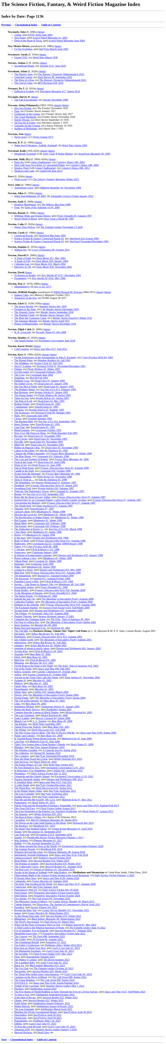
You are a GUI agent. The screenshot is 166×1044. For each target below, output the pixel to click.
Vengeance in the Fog (25, 298)
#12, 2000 (54, 587)
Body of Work (21, 540)
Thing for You (21, 398)
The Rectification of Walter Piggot (31, 517)
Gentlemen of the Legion (27, 114)
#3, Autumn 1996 (64, 468)
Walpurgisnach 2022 (61, 74)
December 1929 (60, 309)
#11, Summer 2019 (63, 866)
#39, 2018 (51, 849)
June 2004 (67, 40)
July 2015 (83, 823)
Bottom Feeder (21, 404)
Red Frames (20, 520)
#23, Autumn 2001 (57, 636)
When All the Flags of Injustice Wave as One (37, 924)
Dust (16, 111)
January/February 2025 (51, 1003)
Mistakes (18, 747)
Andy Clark (49, 153)
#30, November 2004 (54, 267)
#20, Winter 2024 (49, 971)
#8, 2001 (46, 625)
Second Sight (21, 610)
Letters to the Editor (24, 450)
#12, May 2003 (50, 258)
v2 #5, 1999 (59, 581)
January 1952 (72, 196)
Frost (16, 207)
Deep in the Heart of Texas (28, 40)
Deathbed (19, 485)
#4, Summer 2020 (50, 881)
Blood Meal (20, 523)
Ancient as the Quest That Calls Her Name (36, 677)
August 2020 (56, 892)
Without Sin (20, 249)
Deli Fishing (20, 895)
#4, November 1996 (60, 187)
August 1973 (43, 137)
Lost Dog (19, 741)
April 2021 (68, 904)
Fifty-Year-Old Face (24, 808)
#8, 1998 (42, 546)
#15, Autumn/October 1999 (56, 575)
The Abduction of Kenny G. (28, 529)
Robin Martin (65, 153)
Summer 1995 (40, 418)
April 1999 (42, 564)
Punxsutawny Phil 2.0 (25, 890)
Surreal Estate (21, 697)
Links (17, 703)
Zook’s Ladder (21, 718)
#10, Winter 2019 (51, 860)
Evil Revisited (21, 372)
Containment (20, 407)
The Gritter (19, 939)
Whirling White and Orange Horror (32, 215)
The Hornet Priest (23, 360)
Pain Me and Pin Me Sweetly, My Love (34, 799)
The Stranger (20, 814)
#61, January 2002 (78, 648)
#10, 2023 (47, 965)
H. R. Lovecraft (22, 332)
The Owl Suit (21, 968)
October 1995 (48, 430)
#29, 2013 (48, 814)
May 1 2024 (65, 986)
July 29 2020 (60, 890)
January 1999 (45, 552)
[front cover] (20, 137)
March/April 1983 (53, 49)
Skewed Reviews (23, 1032)
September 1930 (57, 312)
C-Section (19, 549)
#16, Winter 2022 (63, 916)
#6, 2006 (54, 715)
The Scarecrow (22, 412)
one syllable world (23, 639)
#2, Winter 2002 (48, 645)
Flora (17, 956)
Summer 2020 (45, 887)
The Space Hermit (23, 306)
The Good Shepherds (25, 117)
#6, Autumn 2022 (47, 939)
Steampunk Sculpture (25, 153)
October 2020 (57, 895)
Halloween (19, 543)
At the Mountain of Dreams (28, 593)
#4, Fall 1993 (54, 360)
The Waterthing (22, 482)
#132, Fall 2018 (71, 855)
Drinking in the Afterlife (26, 604)
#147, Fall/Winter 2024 (125, 991)
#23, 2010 (68, 759)
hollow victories (22, 671)
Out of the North (22, 668)
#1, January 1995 (50, 380)
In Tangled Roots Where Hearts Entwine (35, 738)
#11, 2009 (51, 735)
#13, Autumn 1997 (54, 505)
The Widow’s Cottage (25, 959)
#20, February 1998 (49, 523)
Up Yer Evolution (23, 49)
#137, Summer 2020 (77, 884)
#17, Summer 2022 (73, 930)
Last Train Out (21, 834)
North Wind (20, 1003)
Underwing (20, 887)
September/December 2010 (55, 756)
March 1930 (45, 57)
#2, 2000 (47, 596)
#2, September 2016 (44, 831)
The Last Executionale (25, 99)
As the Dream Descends (26, 916)
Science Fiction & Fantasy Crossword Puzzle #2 (39, 238)
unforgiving (20, 642)
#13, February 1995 (58, 389)
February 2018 (82, 846)
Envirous (19, 409)
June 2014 (51, 171)
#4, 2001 (60, 628)
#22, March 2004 (50, 264)
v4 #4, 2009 (42, 207)
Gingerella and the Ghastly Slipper (31, 776)
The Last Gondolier (24, 793)
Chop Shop (20, 532)
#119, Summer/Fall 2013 (98, 805)
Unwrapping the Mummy (27, 503)
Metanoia (19, 663)
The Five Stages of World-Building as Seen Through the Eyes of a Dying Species (56, 991)
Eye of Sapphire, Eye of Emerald (31, 930)
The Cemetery (21, 756)
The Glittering (21, 753)
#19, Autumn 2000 (70, 604)
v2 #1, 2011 (65, 767)
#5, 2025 (42, 1023)
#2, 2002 (40, 654)
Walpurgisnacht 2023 (62, 80)
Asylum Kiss (21, 651)
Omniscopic (20, 1018)
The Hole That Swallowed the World (33, 884)
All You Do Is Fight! (24, 122)
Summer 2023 (40, 956)
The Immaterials (22, 575)
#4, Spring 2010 (59, 750)
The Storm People (23, 596)
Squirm (18, 837)
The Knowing (21, 578)
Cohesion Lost (21, 264)
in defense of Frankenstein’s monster (32, 555)
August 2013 (58, 808)
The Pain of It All (23, 401)
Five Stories (20, 898)
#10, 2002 (43, 660)
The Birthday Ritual (24, 389)
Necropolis (19, 971)
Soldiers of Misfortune (25, 128)
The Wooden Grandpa (25, 750)
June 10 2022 (87, 927)
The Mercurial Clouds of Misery (30, 901)
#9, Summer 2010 (47, 753)
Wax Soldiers (21, 840)
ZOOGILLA (21, 983)
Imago (17, 913)
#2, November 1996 (54, 476)
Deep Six (19, 162)
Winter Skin (20, 692)
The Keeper (20, 526)
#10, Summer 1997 (56, 488)
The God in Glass (23, 83)
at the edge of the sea (25, 997)
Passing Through (23, 616)
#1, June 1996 (46, 465)
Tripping (18, 508)
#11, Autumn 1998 (60, 540)
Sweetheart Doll (22, 488)
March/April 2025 (56, 1009)
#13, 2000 (63, 593)
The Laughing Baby (24, 962)
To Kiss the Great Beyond (27, 1026)
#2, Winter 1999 (48, 561)
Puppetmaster (21, 689)
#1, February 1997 (56, 482)
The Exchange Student (26, 607)
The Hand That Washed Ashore (30, 828)
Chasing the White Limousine (29, 453)
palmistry (19, 645)
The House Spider (23, 395)
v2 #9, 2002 (48, 651)
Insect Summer (21, 625)
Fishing (18, 369)
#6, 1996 (63, 473)
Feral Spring (20, 892)
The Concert (20, 936)
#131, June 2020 (53, 65)
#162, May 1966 (48, 278)
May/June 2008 (56, 204)
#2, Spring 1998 (47, 532)
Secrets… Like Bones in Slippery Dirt (33, 584)
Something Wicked (24, 706)
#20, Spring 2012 (54, 788)
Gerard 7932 (20, 57)
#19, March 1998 (65, 529)
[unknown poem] (23, 858)
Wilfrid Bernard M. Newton (67, 292)
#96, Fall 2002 (54, 668)
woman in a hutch (23, 569)
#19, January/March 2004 (50, 692)
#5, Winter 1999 (57, 558)
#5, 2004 (54, 700)
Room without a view (25, 558)
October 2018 (55, 858)
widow (17, 674)
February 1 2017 (55, 837)
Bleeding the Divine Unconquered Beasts (35, 1012)
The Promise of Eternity (26, 863)
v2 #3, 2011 (74, 776)
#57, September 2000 (58, 610)
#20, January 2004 (52, 261)
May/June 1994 (52, 235)
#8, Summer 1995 (53, 412)
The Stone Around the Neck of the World (35, 846)
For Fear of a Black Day (26, 622)
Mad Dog (19, 572)
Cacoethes (19, 820)
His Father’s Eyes (23, 383)
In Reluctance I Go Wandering (30, 770)
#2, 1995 (48, 404)
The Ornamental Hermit (26, 942)
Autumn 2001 (66, 639)
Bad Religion (21, 392)
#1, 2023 (66, 948)
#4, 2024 (78, 974)
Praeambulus (20, 1020)
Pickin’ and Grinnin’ (24, 735)
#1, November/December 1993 (61, 366)
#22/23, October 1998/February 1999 (57, 543)
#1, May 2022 (81, 924)
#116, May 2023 (52, 954)
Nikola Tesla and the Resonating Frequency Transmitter (42, 805)
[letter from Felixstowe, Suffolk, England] (35, 145)
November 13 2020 (62, 227)
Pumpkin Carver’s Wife (26, 581)
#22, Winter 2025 (60, 997)
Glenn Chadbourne (40, 162)
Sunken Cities (21, 295)
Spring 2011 (61, 764)
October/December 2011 (53, 785)
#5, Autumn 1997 (74, 215)
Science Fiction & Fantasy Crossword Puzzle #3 (39, 241)
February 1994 (47, 372)
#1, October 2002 (56, 671)
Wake (17, 567)
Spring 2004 (53, 695)
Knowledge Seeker (24, 587)
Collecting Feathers (24, 601)
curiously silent (22, 511)
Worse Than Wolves (24, 227)
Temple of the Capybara (26, 986)
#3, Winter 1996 (71, 453)
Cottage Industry (22, 904)
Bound (17, 494)
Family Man (20, 686)
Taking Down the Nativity (27, 727)
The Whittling (21, 363)
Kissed (17, 831)
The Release (20, 724)
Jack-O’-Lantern (22, 366)
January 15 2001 (56, 616)
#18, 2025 (51, 83)
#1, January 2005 (60, 706)
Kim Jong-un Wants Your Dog (29, 948)
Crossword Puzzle (23, 235)
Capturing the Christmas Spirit (29, 619)
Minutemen (20, 919)
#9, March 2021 (74, 901)
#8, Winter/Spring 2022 (55, 919)
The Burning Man (23, 421)
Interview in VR (22, 267)
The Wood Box (22, 788)
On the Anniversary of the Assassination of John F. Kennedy (45, 357)
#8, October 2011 (51, 249)
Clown (17, 418)
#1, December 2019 (54, 869)
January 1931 (55, 315)
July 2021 (44, 907)
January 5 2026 (56, 1029)
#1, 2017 (47, 840)
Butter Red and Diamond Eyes (30, 628)
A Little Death (21, 785)
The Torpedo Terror (24, 312)
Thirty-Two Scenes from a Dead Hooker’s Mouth (39, 744)
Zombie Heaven (22, 796)
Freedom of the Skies (25, 309)
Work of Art (20, 465)
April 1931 (56, 321)
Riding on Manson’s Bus (27, 447)
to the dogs (19, 537)
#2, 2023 (60, 951)
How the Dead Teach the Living (30, 759)
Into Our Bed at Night (25, 386)
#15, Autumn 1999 (56, 572)
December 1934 (59, 323)
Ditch (17, 657)
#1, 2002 (50, 37)
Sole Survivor (21, 761)
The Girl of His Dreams (26, 700)
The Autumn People (24, 849)
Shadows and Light (24, 171)
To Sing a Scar (21, 994)
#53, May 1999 (60, 569)
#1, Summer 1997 (69, 491)
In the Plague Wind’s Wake (28, 791)
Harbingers (20, 636)
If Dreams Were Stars (25, 878)
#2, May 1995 (51, 401)
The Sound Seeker (23, 340)
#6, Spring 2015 (53, 820)
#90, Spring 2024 (69, 977)
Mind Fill (19, 444)
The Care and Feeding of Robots (31, 459)
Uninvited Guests (23, 77)
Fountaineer (20, 278)
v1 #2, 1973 (42, 286)
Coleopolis (19, 881)
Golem (17, 34)
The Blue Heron (22, 456)
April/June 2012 (62, 791)
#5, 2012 (43, 802)
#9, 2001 (70, 619)
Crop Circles (20, 439)
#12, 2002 (41, 663)
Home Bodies (21, 590)
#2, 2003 (44, 689)
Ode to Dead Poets (24, 468)
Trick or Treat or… (24, 479)
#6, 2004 (36, 703)
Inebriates (19, 564)
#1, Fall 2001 (48, 633)
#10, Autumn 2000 (50, 613)
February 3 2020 (114, 875)
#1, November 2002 (82, 677)
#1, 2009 (82, 744)
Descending (20, 1015)
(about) (57, 105)
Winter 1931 (72, 318)
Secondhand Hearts (24, 65)
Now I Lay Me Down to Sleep (30, 433)
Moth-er (18, 683)
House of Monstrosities (26, 323)
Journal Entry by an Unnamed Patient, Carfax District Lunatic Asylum (50, 500)
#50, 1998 (50, 537)
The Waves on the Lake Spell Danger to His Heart (40, 823)
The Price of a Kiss (24, 80)
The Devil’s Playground (26, 922)
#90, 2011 (65, 779)
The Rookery (21, 825)
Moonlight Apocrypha (25, 933)
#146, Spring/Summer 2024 (56, 983)
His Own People (22, 108)
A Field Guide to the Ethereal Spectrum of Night (39, 927)
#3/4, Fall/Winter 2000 (66, 607)
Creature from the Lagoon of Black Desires (36, 712)
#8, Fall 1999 (71, 584)
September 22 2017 (44, 843)
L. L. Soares (39, 721)
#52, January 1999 (80, 555)
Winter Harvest (22, 1006)
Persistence (20, 773)
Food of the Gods (23, 462)
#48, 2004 (84, 165)
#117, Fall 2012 (50, 349)
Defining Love (21, 380)
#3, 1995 (48, 424)
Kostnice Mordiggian (25, 204)
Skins (17, 415)
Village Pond (21, 561)
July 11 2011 (49, 773)
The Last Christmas (24, 715)
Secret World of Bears (25, 218)
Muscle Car (20, 721)
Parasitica (19, 907)
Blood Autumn (22, 430)
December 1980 (55, 99)
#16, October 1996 (55, 471)
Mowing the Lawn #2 (25, 514)
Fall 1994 (39, 377)
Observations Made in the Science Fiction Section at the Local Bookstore (51, 875)
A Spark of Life (22, 261)
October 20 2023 (53, 968)
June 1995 (36, 415)
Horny (17, 535)
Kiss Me (18, 441)
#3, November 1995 (44, 436)
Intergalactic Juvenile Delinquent (31, 855)
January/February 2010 (47, 747)
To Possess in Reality (25, 275)
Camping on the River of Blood (30, 977)
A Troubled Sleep (23, 782)
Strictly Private (21, 119)
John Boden (60, 872)
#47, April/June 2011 (67, 770)
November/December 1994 (89, 241)
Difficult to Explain (24, 91)
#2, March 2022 (59, 922)
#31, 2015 (44, 825)
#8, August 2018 (66, 852)
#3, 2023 (54, 962)
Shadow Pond (21, 168)
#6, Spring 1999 (41, 567)
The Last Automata (24, 1009)
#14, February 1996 (52, 456)
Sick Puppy (20, 37)
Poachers (19, 988)
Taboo (17, 546)
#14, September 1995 (57, 421)
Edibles (18, 1023)
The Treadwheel (22, 505)
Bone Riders (20, 860)
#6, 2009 (94, 153)
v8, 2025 (47, 1020)
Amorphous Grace (23, 187)
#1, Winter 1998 (50, 511)
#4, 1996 (72, 459)
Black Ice (19, 965)
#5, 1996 (53, 479)
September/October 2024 (55, 994)
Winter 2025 (56, 179)
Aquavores (19, 552)
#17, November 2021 (65, 910)
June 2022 (63, 933)
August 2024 (43, 988)
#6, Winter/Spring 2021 (48, 913)
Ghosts (17, 1000)
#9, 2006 (62, 721)
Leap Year (19, 427)
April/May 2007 (46, 724)
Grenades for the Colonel (27, 125)
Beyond (18, 436)
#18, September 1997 (45, 494)
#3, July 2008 (51, 332)
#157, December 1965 (61, 275)
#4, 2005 (78, 712)
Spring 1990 (74, 145)
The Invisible (21, 954)
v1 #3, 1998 (45, 549)
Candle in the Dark (24, 471)
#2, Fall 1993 (48, 363)
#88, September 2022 (49, 936)
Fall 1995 (64, 433)
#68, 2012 (75, 168)
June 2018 (57, 340)
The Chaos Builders (24, 980)
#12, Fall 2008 (48, 729)
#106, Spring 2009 (98, 732)
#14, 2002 (78, 665)
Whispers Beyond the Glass (28, 852)
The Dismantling (22, 476)
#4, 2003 (42, 686)
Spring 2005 (58, 709)
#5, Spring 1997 (54, 485)
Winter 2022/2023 (63, 945)
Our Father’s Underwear (26, 945)
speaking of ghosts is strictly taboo (31, 648)
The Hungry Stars (23, 74)
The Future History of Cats (28, 764)
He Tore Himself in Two (26, 767)
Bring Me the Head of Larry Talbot (32, 497)
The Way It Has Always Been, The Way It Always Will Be (44, 732)
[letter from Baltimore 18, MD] (30, 196)
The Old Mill (21, 631)
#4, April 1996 (51, 462)
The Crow (19, 375)
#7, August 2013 (97, 811)
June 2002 (40, 34)
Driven (17, 695)
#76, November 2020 (51, 898)
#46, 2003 (70, 162)
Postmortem (20, 802)
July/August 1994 (84, 238)
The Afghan (20, 613)
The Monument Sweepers (27, 951)
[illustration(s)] (21, 286)
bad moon (19, 633)
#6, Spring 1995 (54, 395)
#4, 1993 (97, 357)
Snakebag (19, 377)
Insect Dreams (21, 424)
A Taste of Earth (22, 258)
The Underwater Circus (26, 866)
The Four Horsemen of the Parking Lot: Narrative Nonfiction (45, 811)
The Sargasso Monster (25, 321)
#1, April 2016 (72, 828)
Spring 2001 (71, 622)
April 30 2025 (78, 1012)
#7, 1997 (42, 508)
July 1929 (52, 306)
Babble (18, 843)
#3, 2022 (56, 942)
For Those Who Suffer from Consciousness (36, 974)
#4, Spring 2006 (53, 718)
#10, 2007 (59, 727)
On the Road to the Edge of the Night (33, 665)
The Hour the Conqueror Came (30, 318)
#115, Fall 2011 (55, 782)
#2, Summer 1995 (46, 409)
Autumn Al (20, 680)
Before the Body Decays (27, 709)
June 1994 (41, 375)
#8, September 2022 (55, 77)
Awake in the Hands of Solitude (30, 872)
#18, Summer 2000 (60, 590)
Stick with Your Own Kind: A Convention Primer (39, 165)
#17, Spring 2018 (60, 91)
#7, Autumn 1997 (81, 497)
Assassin (18, 654)
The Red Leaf (21, 869)
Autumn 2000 (68, 599)
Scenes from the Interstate (27, 473)
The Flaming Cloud (24, 315)
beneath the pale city (24, 599)
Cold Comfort (21, 349)
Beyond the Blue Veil (25, 910)
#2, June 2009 (76, 738)
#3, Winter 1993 (43, 369)
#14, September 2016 (54, 834)
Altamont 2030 (22, 1029)
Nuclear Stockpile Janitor (27, 779)
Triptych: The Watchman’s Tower (31, 491)
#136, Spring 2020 (61, 878)
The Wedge (20, 729)
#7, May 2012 (77, 799)
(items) (40, 32)
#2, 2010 (45, 761)
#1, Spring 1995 (51, 392)
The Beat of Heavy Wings (27, 817)
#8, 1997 (59, 218)
